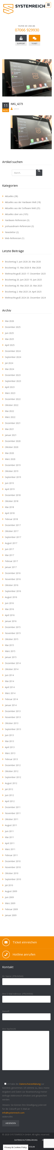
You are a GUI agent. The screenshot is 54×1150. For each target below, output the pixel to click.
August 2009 (11, 891)
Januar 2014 (10, 705)
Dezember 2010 (13, 861)
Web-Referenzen (13, 238)
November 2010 (13, 867)
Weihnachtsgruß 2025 (15, 273)
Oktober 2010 (11, 873)
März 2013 (10, 753)
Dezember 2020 (13, 441)
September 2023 (13, 381)
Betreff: (5, 1011)
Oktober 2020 (11, 447)
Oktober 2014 (11, 669)
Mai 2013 (9, 741)
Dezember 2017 (13, 525)
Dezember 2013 (13, 711)
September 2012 (13, 777)
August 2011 (11, 825)
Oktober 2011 (11, 819)
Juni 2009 (9, 897)
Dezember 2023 (13, 375)
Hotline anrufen (24, 954)
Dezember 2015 (13, 627)
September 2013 (13, 729)
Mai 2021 (9, 429)
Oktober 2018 (11, 501)
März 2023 (10, 393)
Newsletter (10, 232)
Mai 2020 (9, 453)
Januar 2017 (10, 567)
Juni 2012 (9, 795)
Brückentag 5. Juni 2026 (16, 261)
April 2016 (10, 615)
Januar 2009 (10, 915)
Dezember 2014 (13, 663)
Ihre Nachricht (9, 1028)
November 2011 (13, 813)
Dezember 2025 (13, 327)
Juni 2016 (9, 603)
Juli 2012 (9, 789)
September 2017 (13, 537)
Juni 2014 (9, 675)
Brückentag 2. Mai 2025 (16, 291)
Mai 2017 (9, 555)
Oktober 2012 (11, 771)
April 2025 (10, 345)
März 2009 (10, 903)
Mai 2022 (9, 411)
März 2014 (10, 693)
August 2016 (11, 597)
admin (16, 109)
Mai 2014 (9, 681)
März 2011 (10, 849)
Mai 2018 (9, 507)
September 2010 (13, 879)
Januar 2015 (10, 657)
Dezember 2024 (13, 351)
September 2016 (13, 591)
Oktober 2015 (11, 639)
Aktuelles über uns (14, 214)
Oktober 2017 (11, 531)
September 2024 (13, 357)
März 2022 (10, 417)
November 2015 (13, 633)
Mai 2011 (9, 837)
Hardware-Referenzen (15, 220)
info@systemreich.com (13, 1112)
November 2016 (13, 579)
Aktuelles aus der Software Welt (20, 208)
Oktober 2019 (11, 471)
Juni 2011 (9, 831)
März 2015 (10, 651)
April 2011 (10, 843)
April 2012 (10, 801)
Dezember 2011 (13, 807)
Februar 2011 (11, 855)
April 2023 (10, 387)
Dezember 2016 (13, 573)
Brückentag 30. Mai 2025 (17, 285)
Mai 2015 (9, 645)
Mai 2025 (9, 339)
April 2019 (10, 489)
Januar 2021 (10, 435)
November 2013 (13, 717)
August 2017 (11, 543)
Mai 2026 (9, 321)
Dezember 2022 (13, 399)
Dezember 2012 (13, 765)
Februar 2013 (11, 759)
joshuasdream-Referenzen (18, 226)
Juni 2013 (9, 735)
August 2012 (11, 783)
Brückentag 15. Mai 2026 (17, 267)
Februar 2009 (11, 909)
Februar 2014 (11, 699)
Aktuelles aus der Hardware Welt (20, 202)
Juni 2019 (9, 483)
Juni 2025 (9, 333)
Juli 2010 (9, 885)
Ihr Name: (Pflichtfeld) (12, 976)
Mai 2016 (9, 609)
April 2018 (10, 513)
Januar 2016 (10, 621)
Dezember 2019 (13, 465)
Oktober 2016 (11, 585)
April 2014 (10, 687)
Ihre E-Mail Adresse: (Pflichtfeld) (17, 993)
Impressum (30, 1146)
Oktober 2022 (11, 405)
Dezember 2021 (13, 423)
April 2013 (10, 747)
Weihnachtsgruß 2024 (15, 297)
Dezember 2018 (13, 495)
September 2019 (13, 477)
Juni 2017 (9, 549)
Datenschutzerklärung (29, 1083)
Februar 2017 (11, 561)
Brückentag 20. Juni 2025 (17, 279)
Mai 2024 (9, 369)
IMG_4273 (17, 104)
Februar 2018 (11, 519)
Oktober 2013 (11, 723)
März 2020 (10, 459)
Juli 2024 (9, 363)
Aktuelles (9, 196)
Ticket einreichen (25, 942)
